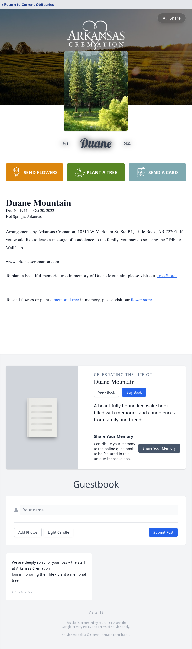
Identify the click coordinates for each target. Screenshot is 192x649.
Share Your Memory (159, 448)
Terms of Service (109, 627)
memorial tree (66, 299)
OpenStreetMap (101, 635)
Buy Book (134, 392)
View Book (106, 392)
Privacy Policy (81, 627)
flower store (141, 299)
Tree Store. (167, 275)
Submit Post (164, 532)
